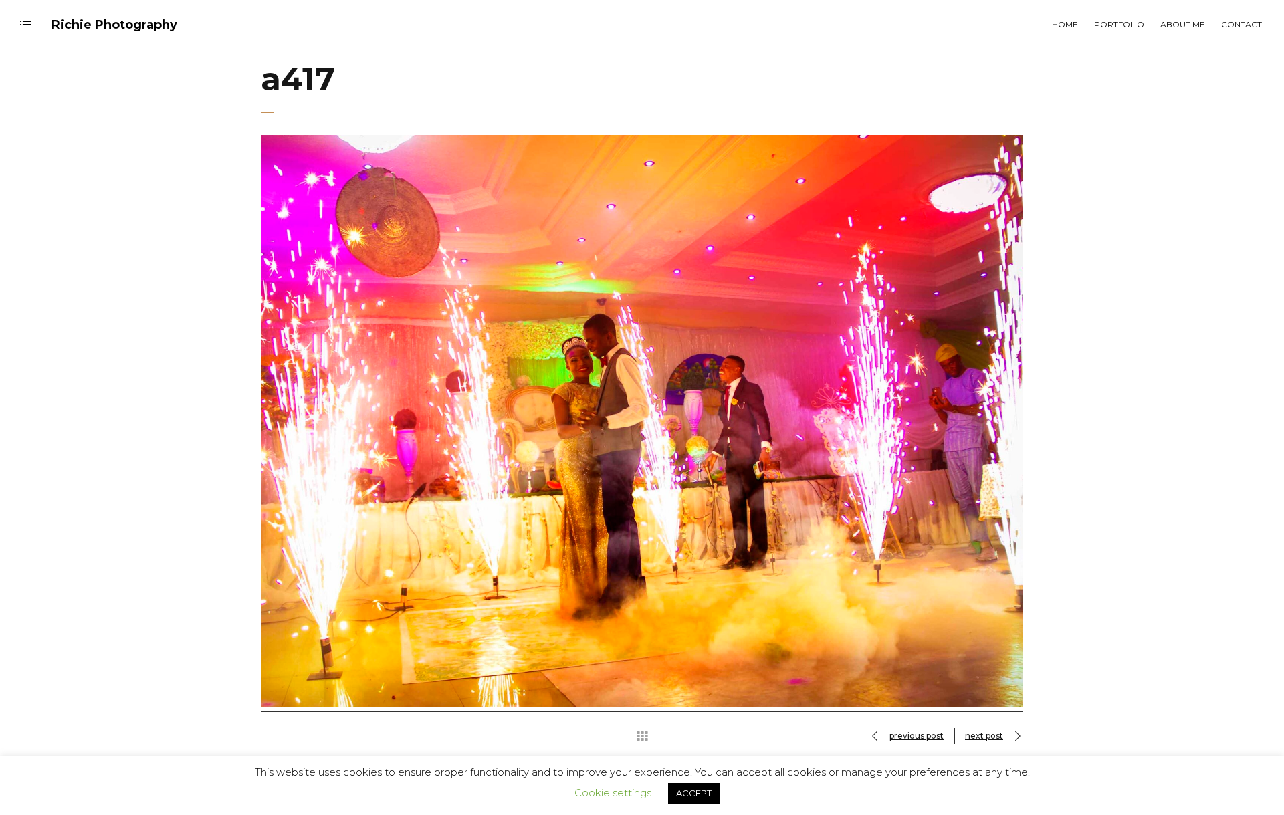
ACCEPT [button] (694, 793)
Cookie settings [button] (612, 792)
